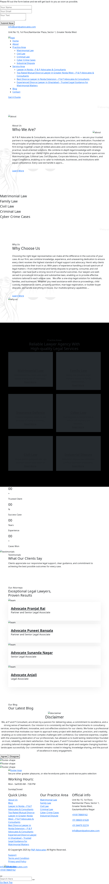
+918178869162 (80, 814)
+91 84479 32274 (80, 825)
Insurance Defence (30, 412)
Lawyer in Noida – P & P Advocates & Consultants (41, 69)
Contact (16, 91)
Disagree (14, 756)
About (15, 44)
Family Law (78, 370)
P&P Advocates (38, 849)
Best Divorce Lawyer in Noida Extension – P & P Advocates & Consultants (53, 79)
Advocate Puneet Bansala (32, 630)
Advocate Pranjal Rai (28, 608)
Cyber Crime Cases (26, 60)
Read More (30, 382)
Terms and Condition (18, 858)
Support (12, 855)
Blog (14, 88)
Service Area (18, 66)
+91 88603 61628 (80, 820)
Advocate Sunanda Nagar (32, 652)
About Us (13, 799)
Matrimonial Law (25, 50)
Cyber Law (78, 412)
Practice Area (19, 47)
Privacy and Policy (17, 861)
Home (15, 40)
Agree (4, 756)
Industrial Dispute (26, 63)
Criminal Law (23, 56)
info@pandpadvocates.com (22, 26)
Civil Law (21, 53)
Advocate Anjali (24, 674)
